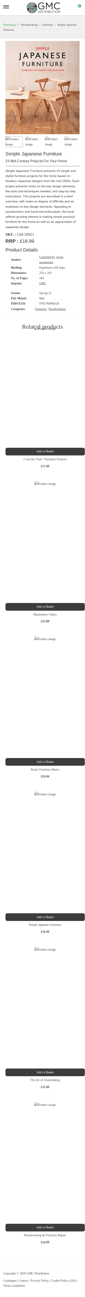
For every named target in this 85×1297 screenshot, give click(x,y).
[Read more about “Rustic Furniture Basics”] (45, 762)
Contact (24, 1280)
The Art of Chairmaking (45, 1080)
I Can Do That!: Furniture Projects (45, 459)
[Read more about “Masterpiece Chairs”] (45, 607)
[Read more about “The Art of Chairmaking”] (45, 1072)
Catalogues (10, 1280)
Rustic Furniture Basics (45, 769)
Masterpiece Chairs (45, 614)
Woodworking (57, 309)
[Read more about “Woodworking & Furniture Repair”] (45, 1227)
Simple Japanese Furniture (45, 924)
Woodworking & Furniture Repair (45, 1235)
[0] (76, 7)
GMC (42, 283)
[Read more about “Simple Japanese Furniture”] (45, 917)
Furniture (41, 309)
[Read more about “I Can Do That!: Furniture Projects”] (45, 451)
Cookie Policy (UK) (63, 1280)
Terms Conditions (14, 1285)
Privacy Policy (40, 1280)
